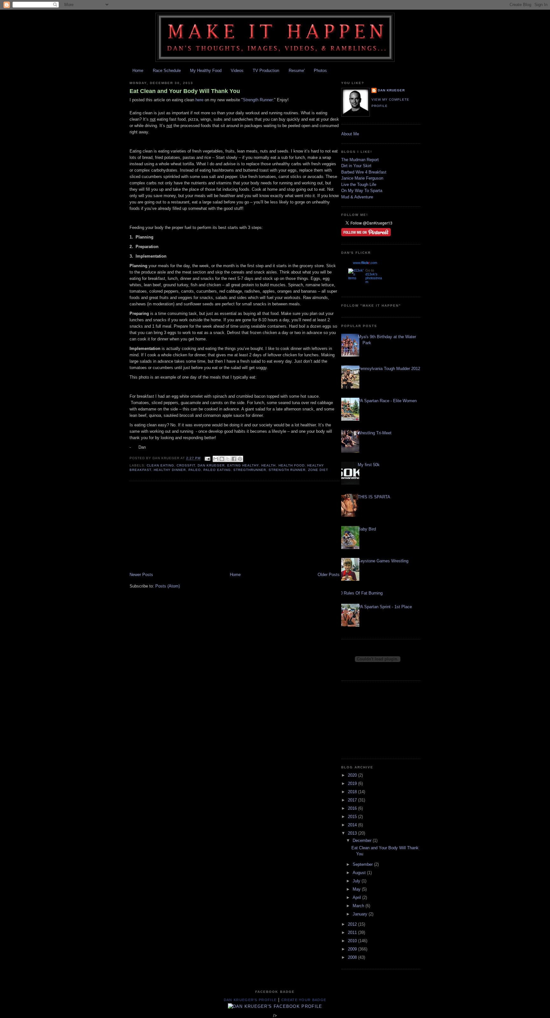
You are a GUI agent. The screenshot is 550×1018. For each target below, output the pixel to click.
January (361, 914)
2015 (353, 816)
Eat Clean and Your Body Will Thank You (185, 91)
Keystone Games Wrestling (383, 561)
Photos (320, 70)
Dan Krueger (211, 465)
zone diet (318, 470)
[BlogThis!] (222, 459)
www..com (365, 263)
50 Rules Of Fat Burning (360, 593)
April (357, 897)
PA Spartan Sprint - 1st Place (385, 606)
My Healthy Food (206, 70)
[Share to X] (228, 459)
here (199, 99)
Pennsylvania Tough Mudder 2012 (389, 368)
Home (137, 70)
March (359, 905)
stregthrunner (249, 470)
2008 (353, 957)
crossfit (186, 465)
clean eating (160, 465)
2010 (353, 940)
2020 (353, 775)
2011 (353, 932)
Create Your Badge (303, 1000)
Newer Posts (141, 574)
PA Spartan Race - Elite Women (387, 400)
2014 (353, 824)
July (357, 881)
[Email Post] (207, 458)
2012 (353, 924)
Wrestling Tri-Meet (374, 433)
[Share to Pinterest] (240, 459)
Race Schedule (167, 70)
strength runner (287, 470)
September (363, 864)
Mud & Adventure (357, 197)
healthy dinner (170, 470)
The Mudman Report (360, 159)
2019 (353, 783)
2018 (353, 791)
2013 (353, 833)
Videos (237, 70)
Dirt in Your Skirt (356, 165)
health (268, 465)
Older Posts (329, 574)
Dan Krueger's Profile (250, 1000)
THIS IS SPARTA (374, 497)
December (363, 840)
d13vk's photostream (373, 278)
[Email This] (216, 459)
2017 (353, 800)
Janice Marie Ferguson (362, 178)
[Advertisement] (177, 527)
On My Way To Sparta (361, 190)
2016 (353, 808)
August (360, 872)
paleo (194, 470)
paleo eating (217, 470)
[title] (275, 1006)
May (357, 889)
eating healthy (243, 465)
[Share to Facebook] (234, 459)
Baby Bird (367, 529)
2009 (353, 949)
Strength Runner (258, 99)
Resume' (297, 70)
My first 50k (369, 464)
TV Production (266, 70)
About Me (350, 134)
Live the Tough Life (358, 184)
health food (292, 465)
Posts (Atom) (167, 586)
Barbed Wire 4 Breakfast (363, 172)
